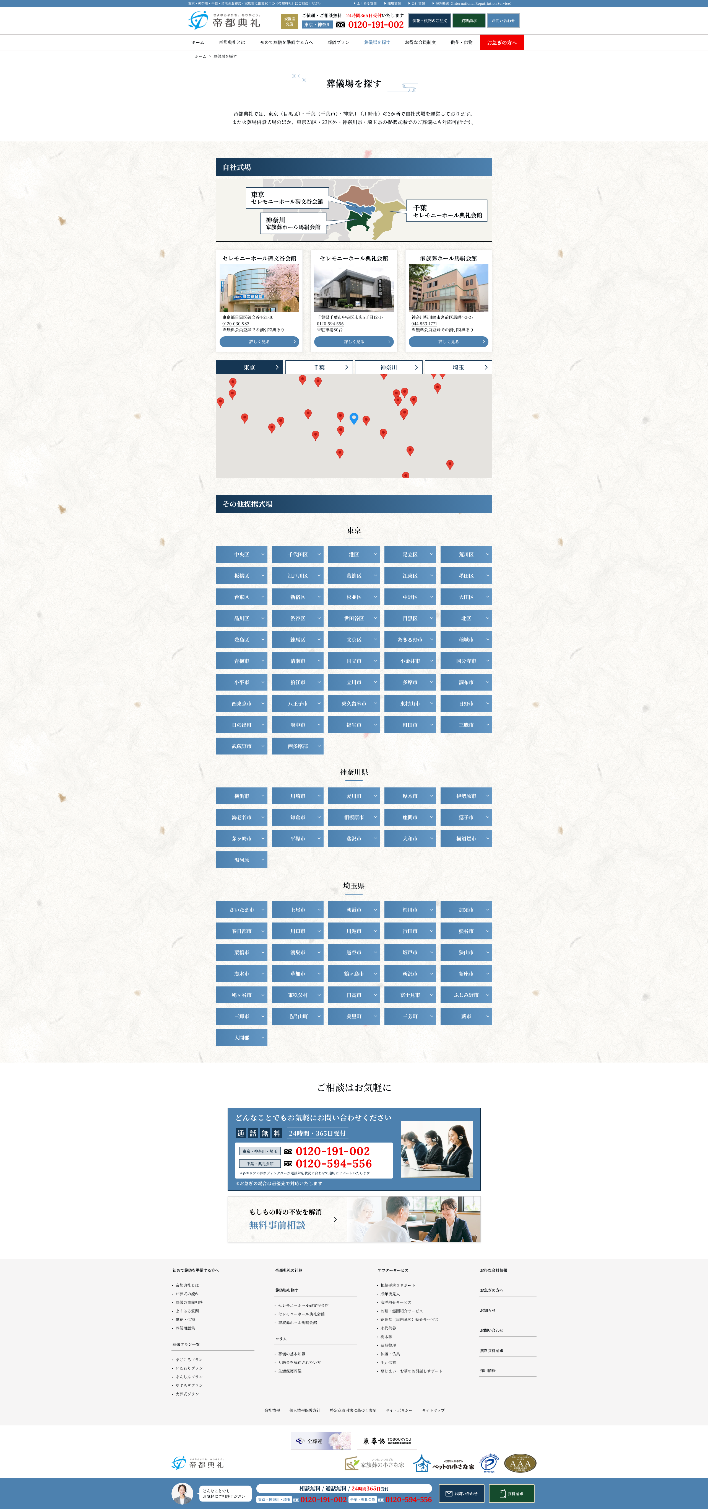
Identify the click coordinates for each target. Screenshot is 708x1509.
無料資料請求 (491, 1350)
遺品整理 (388, 1345)
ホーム (197, 42)
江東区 (410, 575)
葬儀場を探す (377, 42)
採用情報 (394, 3)
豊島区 (241, 639)
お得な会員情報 (493, 1270)
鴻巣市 (297, 952)
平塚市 (297, 838)
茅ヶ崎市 (242, 838)
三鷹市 (466, 724)
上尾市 (297, 909)
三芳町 (410, 1016)
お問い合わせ (491, 1330)
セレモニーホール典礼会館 (301, 1314)
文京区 (354, 639)
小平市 (241, 682)
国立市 (354, 660)
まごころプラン (189, 1359)
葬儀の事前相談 (189, 1302)
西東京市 (242, 703)
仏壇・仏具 (390, 1353)
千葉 (319, 367)
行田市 (410, 930)
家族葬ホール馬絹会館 (297, 1322)
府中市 (297, 724)
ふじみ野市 (466, 994)
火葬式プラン (187, 1394)
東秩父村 (298, 994)
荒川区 (466, 554)
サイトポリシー (399, 1410)
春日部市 (242, 930)
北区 (466, 618)
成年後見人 (390, 1293)
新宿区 (297, 596)
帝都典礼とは (232, 42)
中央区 (241, 554)
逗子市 (466, 817)
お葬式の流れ (187, 1293)
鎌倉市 (297, 817)
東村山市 (410, 703)
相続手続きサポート (398, 1285)
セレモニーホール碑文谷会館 (303, 1305)
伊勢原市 (466, 795)
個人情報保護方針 (304, 1410)
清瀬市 (297, 660)
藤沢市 (354, 838)
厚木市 (410, 795)
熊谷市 (466, 930)
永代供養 (388, 1328)
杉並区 (354, 596)
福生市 (354, 724)
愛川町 (354, 795)
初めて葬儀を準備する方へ (286, 42)
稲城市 (466, 639)
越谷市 (354, 952)
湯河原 (241, 859)
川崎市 (297, 795)
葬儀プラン (338, 42)
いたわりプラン (189, 1368)
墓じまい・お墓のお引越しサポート (411, 1371)
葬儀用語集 (185, 1328)
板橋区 (241, 575)
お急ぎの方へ (502, 42)
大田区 (466, 596)
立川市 (354, 682)
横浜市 (241, 795)
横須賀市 (466, 838)
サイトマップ (433, 1410)
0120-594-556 (330, 323)
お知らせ (488, 1310)
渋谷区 (297, 618)
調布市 (466, 682)
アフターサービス (393, 1270)
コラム (281, 1339)
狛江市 (297, 682)
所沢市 (410, 973)
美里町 (354, 1016)
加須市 (466, 909)
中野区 (410, 596)
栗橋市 (241, 952)
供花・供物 (462, 42)
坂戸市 (410, 952)
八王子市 (298, 703)
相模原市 (354, 817)
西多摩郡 (298, 746)
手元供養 (388, 1362)
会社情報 (418, 3)
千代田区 (298, 554)
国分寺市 (466, 660)
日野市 (466, 703)
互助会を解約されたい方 (299, 1362)
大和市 (410, 838)
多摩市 (410, 682)
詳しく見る (259, 341)
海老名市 (242, 817)
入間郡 (241, 1037)
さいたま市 (241, 909)
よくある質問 (367, 3)
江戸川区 (298, 575)
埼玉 (458, 367)
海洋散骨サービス (396, 1302)
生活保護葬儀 (289, 1371)
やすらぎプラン (189, 1385)
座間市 (410, 817)
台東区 (241, 596)
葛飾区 (354, 575)
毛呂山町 (298, 1016)
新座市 (466, 973)
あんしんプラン (189, 1376)
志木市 (241, 973)
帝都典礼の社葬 (288, 1270)
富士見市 (410, 994)
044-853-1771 (424, 323)
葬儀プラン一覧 (186, 1344)
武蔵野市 (242, 746)
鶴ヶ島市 (354, 973)
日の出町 (242, 724)
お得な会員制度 (420, 42)
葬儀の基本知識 (291, 1353)
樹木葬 (386, 1336)
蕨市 (466, 1016)
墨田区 (466, 575)
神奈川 (388, 367)
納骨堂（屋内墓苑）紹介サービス (410, 1319)
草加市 (297, 973)
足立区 (410, 554)
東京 (249, 367)
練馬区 (297, 639)
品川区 (241, 618)
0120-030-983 (235, 323)
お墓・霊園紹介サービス (402, 1311)
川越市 (354, 930)
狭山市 (466, 952)
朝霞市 (354, 909)
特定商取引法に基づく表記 (353, 1410)
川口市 (297, 930)
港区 (354, 554)
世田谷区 (354, 618)
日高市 (354, 994)
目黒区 (410, 618)
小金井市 (410, 660)
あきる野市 (410, 639)
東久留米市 (354, 703)
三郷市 (241, 1016)
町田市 (410, 724)
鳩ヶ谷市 (242, 994)
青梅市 (241, 660)
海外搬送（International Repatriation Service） (474, 3)
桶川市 (410, 909)
